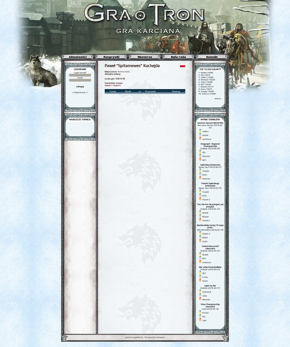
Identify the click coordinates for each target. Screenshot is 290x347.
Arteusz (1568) (209, 94)
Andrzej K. (207, 292)
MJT (204, 160)
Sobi (204, 320)
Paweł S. (206, 220)
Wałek (205, 135)
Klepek (205, 217)
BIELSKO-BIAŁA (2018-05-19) (210, 227)
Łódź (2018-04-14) (210, 306)
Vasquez (161, 337)
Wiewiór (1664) (208, 80)
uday (204, 296)
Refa (204, 175)
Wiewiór (206, 156)
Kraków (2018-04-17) (210, 287)
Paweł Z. (206, 199)
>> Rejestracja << (80, 92)
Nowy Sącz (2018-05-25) (210, 185)
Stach (205, 281)
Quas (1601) (206, 89)
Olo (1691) (205, 75)
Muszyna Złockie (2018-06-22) (210, 125)
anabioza (206, 262)
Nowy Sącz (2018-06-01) (210, 166)
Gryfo (204, 241)
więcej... (218, 98)
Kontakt (212, 57)
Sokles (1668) (207, 77)
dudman (206, 179)
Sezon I (108, 85)
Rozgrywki (111, 57)
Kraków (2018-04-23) (210, 268)
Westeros (145, 57)
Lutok (205, 277)
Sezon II (116, 85)
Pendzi (205, 313)
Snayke (205, 171)
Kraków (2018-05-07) (210, 248)
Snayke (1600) (207, 91)
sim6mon (206, 139)
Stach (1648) (207, 82)
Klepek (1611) (207, 87)
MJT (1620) (206, 84)
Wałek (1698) (207, 73)
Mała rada (178, 57)
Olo (203, 152)
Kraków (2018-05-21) (210, 206)
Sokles (205, 131)
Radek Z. (206, 234)
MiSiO (205, 237)
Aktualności (78, 57)
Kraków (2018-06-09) (210, 146)
